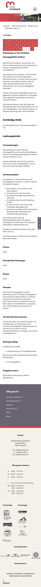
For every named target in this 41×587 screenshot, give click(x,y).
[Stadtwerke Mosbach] (5, 555)
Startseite (6, 26)
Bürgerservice (33, 26)
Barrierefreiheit (27, 576)
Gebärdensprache (14, 576)
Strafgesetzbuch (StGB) (11, 347)
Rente (8, 412)
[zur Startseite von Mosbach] (11, 6)
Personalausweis (12, 401)
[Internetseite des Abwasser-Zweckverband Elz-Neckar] (36, 555)
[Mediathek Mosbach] (25, 555)
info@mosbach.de (21, 450)
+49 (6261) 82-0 (21, 452)
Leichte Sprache (29, 573)
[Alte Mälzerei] (15, 555)
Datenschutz (19, 573)
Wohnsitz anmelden (13, 397)
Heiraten (9, 405)
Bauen (8, 416)
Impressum (10, 573)
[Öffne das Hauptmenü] (34, 9)
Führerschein (11, 409)
